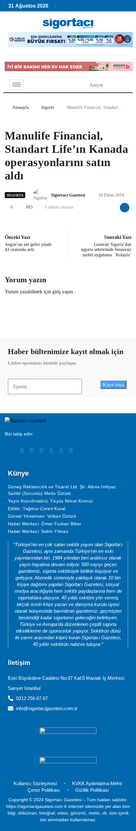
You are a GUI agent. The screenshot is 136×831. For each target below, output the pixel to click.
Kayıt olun (113, 384)
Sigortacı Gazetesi (68, 195)
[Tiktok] (61, 450)
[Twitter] (71, 450)
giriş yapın (62, 291)
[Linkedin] (32, 450)
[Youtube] (22, 450)
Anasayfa (20, 107)
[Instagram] (41, 450)
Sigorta (47, 107)
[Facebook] (51, 450)
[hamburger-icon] (16, 84)
